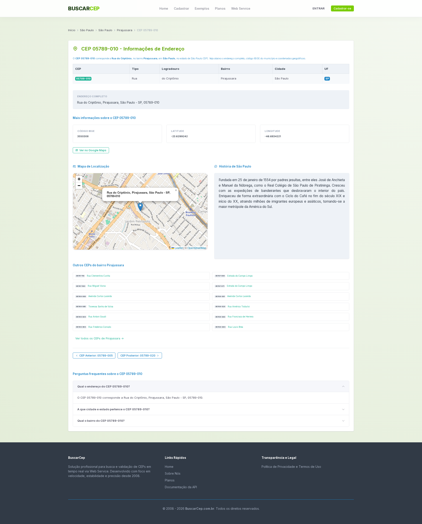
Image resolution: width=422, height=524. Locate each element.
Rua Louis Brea (229, 327)
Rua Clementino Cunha (93, 276)
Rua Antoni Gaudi (91, 316)
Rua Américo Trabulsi (232, 306)
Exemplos (202, 8)
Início (71, 30)
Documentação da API (181, 487)
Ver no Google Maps (92, 150)
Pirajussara (124, 30)
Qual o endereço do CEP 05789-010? (103, 386)
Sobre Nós (172, 473)
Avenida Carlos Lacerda (94, 296)
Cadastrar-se (342, 8)
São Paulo (87, 30)
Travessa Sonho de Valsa (94, 306)
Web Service (240, 8)
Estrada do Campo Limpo (234, 276)
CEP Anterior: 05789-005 (96, 355)
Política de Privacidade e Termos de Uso (291, 466)
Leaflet (178, 248)
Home (163, 8)
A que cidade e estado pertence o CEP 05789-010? (113, 409)
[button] (140, 206)
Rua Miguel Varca (91, 286)
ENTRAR (319, 8)
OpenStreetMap (196, 248)
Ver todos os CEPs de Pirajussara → (99, 338)
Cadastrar (181, 8)
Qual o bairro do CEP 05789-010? (101, 420)
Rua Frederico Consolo (93, 327)
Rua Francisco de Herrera (234, 316)
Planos (220, 8)
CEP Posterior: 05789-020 (137, 355)
